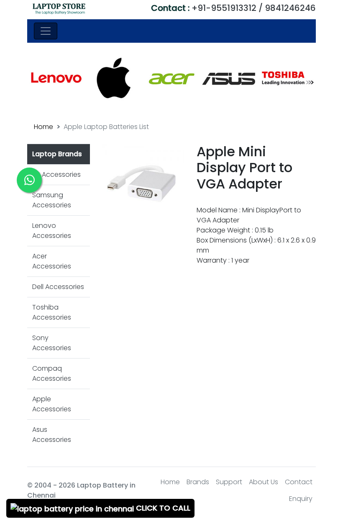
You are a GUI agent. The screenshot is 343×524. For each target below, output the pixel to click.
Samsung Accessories (51, 200)
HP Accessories (56, 174)
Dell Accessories (58, 287)
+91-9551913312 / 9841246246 (233, 8)
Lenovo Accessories (51, 230)
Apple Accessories (51, 404)
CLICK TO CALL (162, 508)
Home (43, 127)
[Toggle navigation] (45, 31)
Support (229, 482)
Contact (298, 482)
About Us (263, 482)
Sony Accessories (51, 343)
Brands (198, 482)
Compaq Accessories (51, 373)
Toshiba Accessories (51, 312)
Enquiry (300, 498)
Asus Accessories (51, 434)
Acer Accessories (51, 261)
